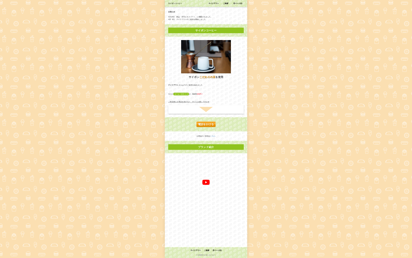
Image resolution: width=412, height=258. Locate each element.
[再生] (206, 182)
